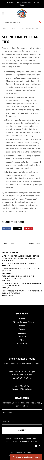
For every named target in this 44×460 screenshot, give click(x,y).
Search (8, 439)
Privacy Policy (18, 439)
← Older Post (8, 243)
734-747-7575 (22, 386)
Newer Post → (35, 243)
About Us (22, 336)
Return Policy (31, 439)
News (13, 29)
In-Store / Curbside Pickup (22, 322)
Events (22, 329)
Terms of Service (11, 441)
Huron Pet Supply (24, 453)
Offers (22, 325)
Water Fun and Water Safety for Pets (19, 263)
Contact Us (22, 343)
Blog (22, 340)
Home (4, 29)
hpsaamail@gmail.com (22, 389)
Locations (22, 333)
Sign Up (22, 430)
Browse (22, 318)
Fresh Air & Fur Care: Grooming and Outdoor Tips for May (18, 277)
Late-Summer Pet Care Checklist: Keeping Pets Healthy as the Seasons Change (20, 257)
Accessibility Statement (28, 441)
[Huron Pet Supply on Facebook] (36, 446)
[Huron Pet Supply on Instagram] (40, 446)
